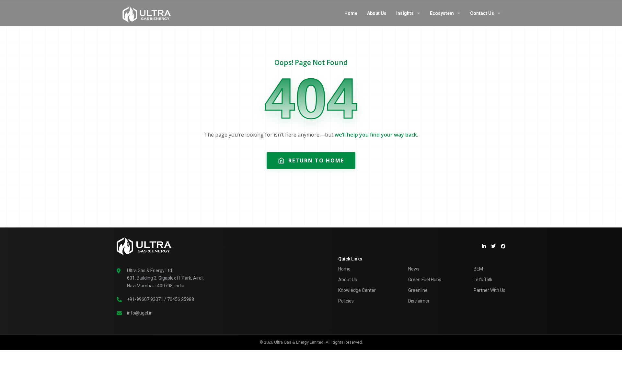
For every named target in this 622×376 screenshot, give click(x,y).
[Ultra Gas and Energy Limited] (146, 13)
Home (350, 13)
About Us (376, 13)
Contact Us (482, 13)
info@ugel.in (140, 312)
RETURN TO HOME (316, 160)
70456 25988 (180, 299)
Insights (405, 13)
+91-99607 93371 (145, 299)
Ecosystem (442, 13)
